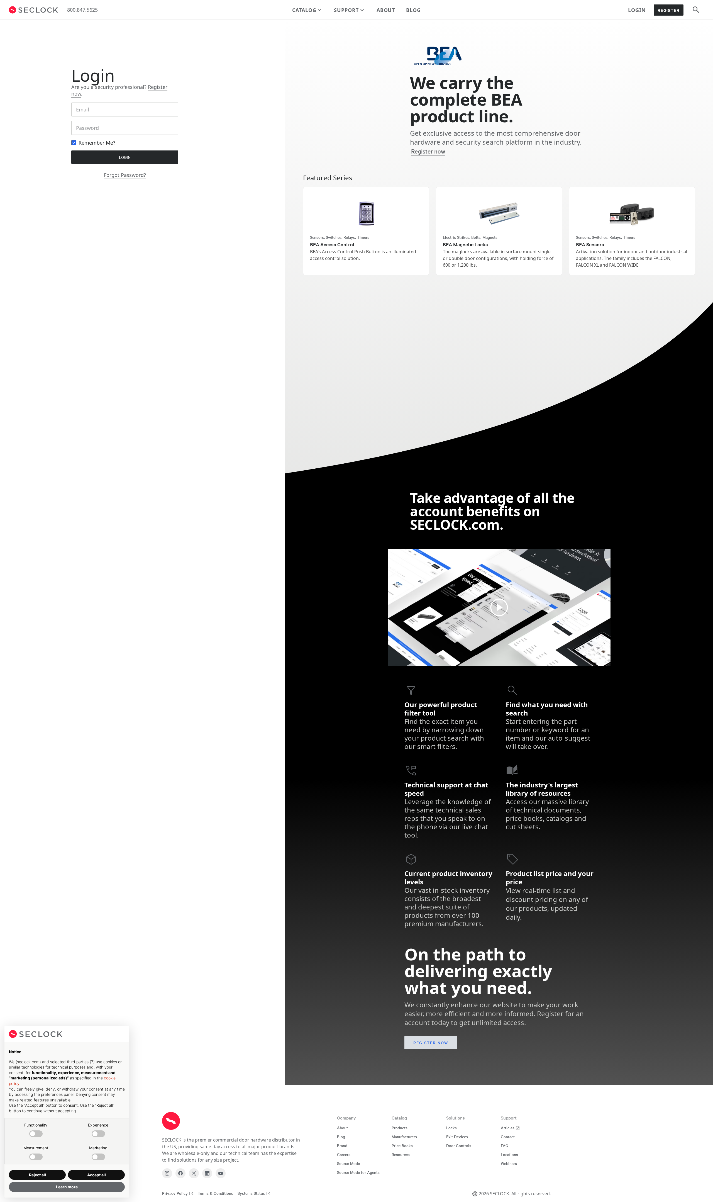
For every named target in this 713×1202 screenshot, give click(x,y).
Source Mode (348, 1163)
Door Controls (458, 1145)
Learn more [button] (67, 1186)
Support (346, 10)
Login (637, 10)
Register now (428, 151)
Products (399, 1127)
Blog (413, 10)
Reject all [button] (37, 1174)
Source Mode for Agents (358, 1172)
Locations (509, 1154)
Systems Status (252, 1193)
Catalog (304, 10)
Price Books (402, 1145)
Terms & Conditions (215, 1193)
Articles (508, 1127)
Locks (451, 1127)
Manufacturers (404, 1136)
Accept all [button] (96, 1174)
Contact (508, 1136)
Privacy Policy (175, 1193)
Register (669, 10)
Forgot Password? (125, 175)
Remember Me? (97, 142)
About (386, 10)
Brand (342, 1145)
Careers (343, 1154)
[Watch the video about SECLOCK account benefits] (499, 607)
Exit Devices (457, 1136)
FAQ (504, 1145)
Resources (401, 1154)
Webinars (509, 1163)
